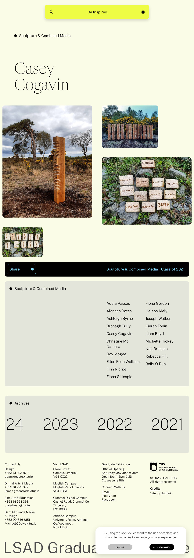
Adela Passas (118, 303)
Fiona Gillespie (119, 376)
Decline (120, 547)
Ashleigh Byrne (119, 318)
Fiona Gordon (157, 303)
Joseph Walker (158, 318)
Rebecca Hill (157, 356)
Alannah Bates (119, 311)
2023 (48, 424)
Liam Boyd (155, 333)
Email (106, 492)
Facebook (109, 499)
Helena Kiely (156, 311)
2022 (102, 424)
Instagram (109, 496)
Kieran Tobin (156, 326)
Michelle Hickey (160, 341)
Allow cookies (162, 547)
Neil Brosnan (157, 348)
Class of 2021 (173, 269)
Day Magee (116, 354)
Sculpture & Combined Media (45, 35)
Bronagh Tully (118, 326)
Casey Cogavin (119, 333)
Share (18, 267)
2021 (155, 424)
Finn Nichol (116, 369)
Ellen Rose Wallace (123, 361)
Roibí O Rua (156, 364)
